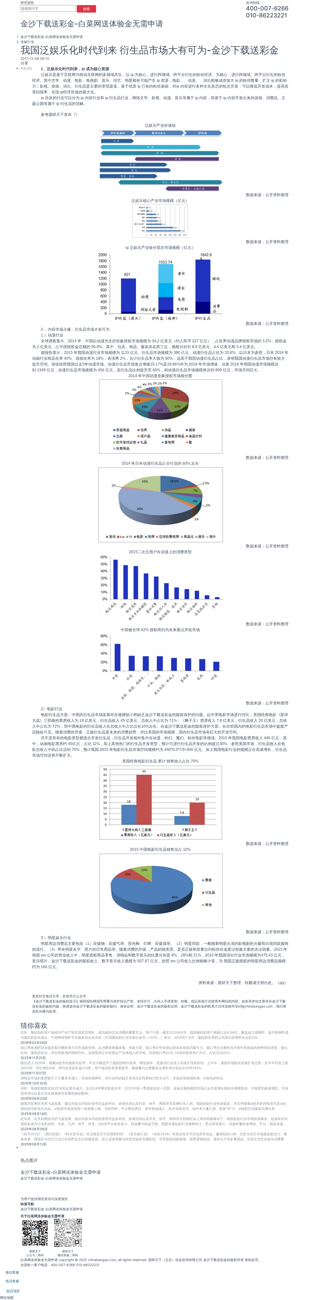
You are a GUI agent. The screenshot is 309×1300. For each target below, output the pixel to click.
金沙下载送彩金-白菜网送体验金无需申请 (92, 23)
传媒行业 (27, 42)
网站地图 (7, 1297)
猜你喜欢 (34, 1025)
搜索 (86, 9)
